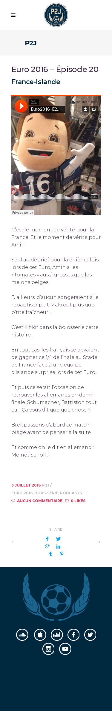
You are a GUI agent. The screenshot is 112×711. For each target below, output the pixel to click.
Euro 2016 (22, 493)
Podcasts (71, 493)
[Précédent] (27, 541)
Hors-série (46, 493)
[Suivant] (85, 541)
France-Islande (35, 82)
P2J (46, 485)
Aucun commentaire (39, 501)
